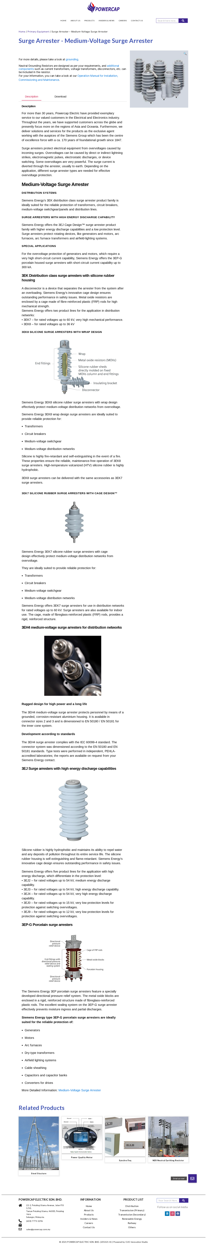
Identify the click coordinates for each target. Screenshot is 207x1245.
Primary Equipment (38, 31)
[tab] (31, 96)
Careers (123, 20)
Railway (132, 1223)
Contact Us (137, 20)
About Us (75, 20)
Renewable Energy (132, 1218)
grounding (72, 59)
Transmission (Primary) (132, 1210)
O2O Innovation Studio (136, 1242)
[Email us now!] (192, 1178)
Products (89, 20)
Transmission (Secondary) (132, 1214)
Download (60, 96)
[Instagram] (172, 1213)
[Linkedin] (167, 1213)
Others (132, 1227)
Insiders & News (106, 20)
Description (31, 96)
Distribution (132, 1206)
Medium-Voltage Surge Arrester (79, 1090)
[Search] (183, 20)
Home (63, 20)
